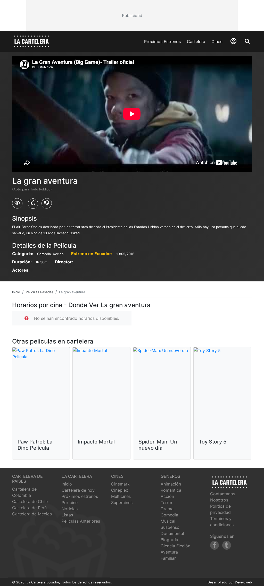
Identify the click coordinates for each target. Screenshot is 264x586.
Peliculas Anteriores (81, 521)
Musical (168, 521)
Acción (167, 496)
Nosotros (219, 500)
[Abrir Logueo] (233, 41)
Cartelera (196, 41)
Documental (172, 533)
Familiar (168, 558)
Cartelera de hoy (78, 490)
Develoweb (243, 582)
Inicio (67, 484)
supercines (122, 502)
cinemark (120, 484)
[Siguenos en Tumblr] (226, 545)
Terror (166, 502)
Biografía (169, 539)
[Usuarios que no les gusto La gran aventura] (47, 203)
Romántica (171, 490)
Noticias (70, 508)
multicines (121, 496)
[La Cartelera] (31, 41)
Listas (67, 514)
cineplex (119, 490)
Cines (216, 41)
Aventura (169, 552)
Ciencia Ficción (175, 545)
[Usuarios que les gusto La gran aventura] (33, 203)
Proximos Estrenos (162, 41)
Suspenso (170, 527)
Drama (167, 508)
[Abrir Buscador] (247, 41)
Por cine (70, 502)
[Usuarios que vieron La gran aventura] (17, 203)
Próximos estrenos (80, 496)
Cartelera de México (32, 513)
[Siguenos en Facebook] (214, 545)
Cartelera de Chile (30, 501)
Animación (171, 484)
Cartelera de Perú (29, 507)
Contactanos (222, 493)
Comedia (169, 514)
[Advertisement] (131, 15)
